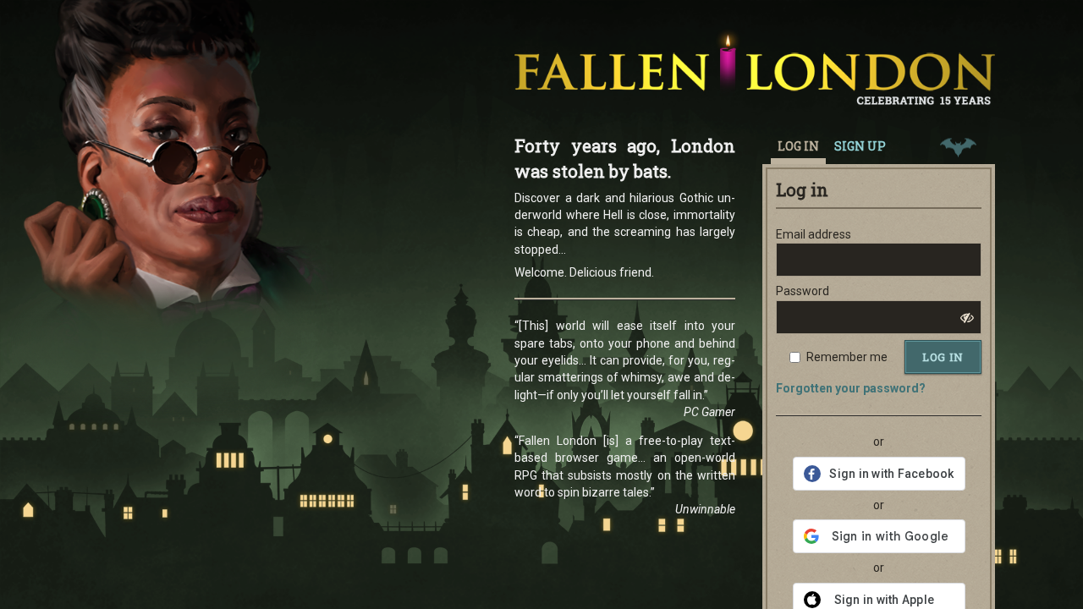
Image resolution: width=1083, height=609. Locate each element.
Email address (813, 234)
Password (802, 291)
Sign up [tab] (860, 146)
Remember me (847, 357)
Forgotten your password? (851, 388)
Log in (943, 357)
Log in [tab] (798, 146)
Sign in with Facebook (891, 473)
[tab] (958, 146)
